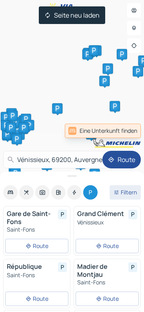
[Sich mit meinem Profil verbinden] (134, 10)
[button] (104, 81)
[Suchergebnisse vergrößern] (72, 176)
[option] (10, 192)
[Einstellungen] (134, 28)
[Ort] (134, 45)
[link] (103, 131)
